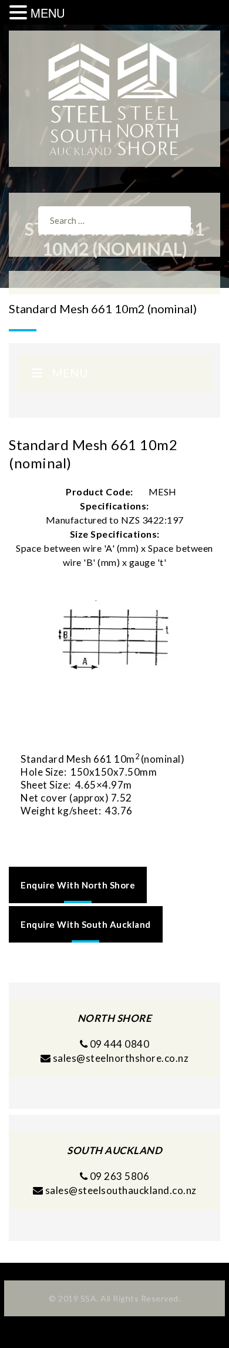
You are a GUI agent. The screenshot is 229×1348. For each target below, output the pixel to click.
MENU (48, 12)
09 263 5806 (118, 1176)
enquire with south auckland (86, 924)
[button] (20, 12)
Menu (70, 372)
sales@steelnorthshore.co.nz (121, 1058)
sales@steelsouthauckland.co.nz (121, 1190)
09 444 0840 (118, 1044)
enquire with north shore (78, 885)
